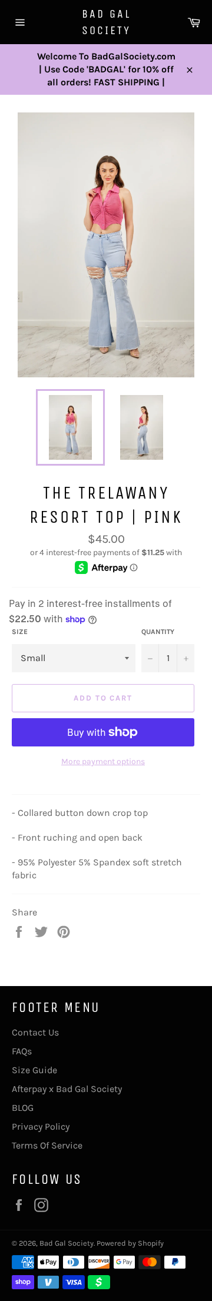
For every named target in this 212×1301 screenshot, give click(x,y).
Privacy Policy (40, 1126)
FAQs (22, 1051)
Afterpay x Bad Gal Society (67, 1088)
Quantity (157, 632)
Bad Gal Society (106, 22)
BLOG (23, 1107)
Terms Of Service (47, 1145)
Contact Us (35, 1032)
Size (20, 632)
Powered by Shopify (130, 1243)
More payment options (103, 761)
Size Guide (34, 1070)
